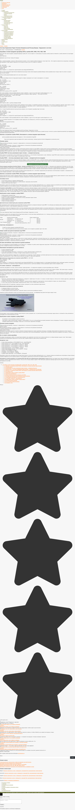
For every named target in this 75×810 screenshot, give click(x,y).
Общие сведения (5, 6)
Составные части (8, 371)
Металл (3, 40)
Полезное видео (7, 21)
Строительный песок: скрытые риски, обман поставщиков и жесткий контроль (15, 762)
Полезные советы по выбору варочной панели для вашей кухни (13, 749)
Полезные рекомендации (8, 29)
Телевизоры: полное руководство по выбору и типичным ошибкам (13, 744)
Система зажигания (7, 37)
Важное (5, 14)
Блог (3, 42)
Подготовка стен (7, 23)
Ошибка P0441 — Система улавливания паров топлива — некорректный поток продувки (22, 369)
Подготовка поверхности (8, 22)
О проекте (4, 789)
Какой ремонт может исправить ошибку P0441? (14, 372)
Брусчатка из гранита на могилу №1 (7, 735)
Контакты (3, 786)
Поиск (1, 755)
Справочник (4, 783)
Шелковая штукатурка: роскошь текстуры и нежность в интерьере (13, 764)
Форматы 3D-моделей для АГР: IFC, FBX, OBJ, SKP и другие (12, 765)
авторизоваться (21, 753)
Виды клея (6, 25)
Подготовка (4, 19)
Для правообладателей (6, 790)
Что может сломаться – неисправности (13, 378)
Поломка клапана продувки (10, 380)
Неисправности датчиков (8, 35)
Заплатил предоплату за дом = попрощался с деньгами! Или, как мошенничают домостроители (22, 770)
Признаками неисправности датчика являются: (14, 377)
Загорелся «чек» (8, 382)
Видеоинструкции (7, 20)
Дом (3, 8)
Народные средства (6, 2)
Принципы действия (6, 4)
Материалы (4, 3)
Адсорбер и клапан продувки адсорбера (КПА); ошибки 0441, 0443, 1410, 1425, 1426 (19, 364)
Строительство (4, 41)
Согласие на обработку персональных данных (10, 787)
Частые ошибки (5, 30)
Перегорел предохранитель (9, 31)
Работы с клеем (5, 24)
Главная (3, 10)
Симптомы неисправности (8, 33)
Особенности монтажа (8, 13)
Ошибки (23, 49)
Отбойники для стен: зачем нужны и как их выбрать (10, 731)
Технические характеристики (7, 16)
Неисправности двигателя (8, 32)
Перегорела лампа (7, 36)
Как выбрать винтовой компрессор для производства (10, 763)
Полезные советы (5, 11)
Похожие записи (8, 367)
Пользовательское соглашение (7, 784)
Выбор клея (6, 27)
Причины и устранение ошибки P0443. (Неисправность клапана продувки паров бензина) (23, 365)
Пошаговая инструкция (8, 15)
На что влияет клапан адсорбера (11, 381)
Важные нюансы (5, 39)
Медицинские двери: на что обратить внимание (9, 726)
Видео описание (7, 28)
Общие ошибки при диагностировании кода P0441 (15, 374)
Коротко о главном (7, 18)
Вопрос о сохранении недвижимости (11, 780)
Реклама (3, 788)
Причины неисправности (8, 38)
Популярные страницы (6, 782)
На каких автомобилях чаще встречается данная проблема (17, 376)
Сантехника (4, 7)
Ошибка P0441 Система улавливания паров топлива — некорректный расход (20, 368)
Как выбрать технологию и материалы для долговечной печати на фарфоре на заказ (17, 766)
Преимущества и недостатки (9, 12)
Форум (3, 43)
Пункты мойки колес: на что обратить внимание (9, 740)
